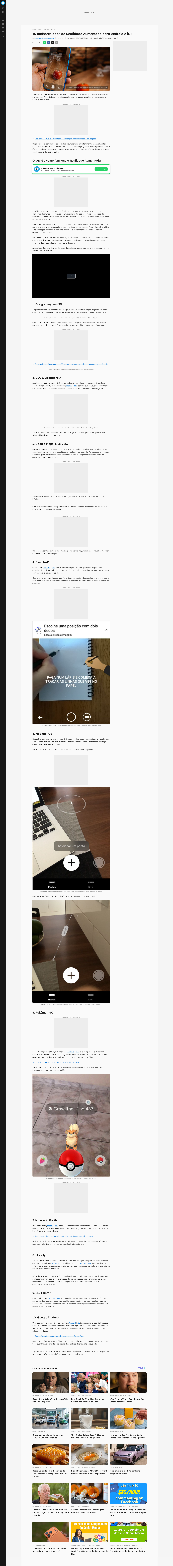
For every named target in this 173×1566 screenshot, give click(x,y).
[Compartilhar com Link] (56, 42)
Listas (40, 29)
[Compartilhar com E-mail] (52, 42)
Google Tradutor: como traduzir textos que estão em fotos (59, 1336)
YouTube (55, 1263)
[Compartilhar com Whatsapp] (44, 42)
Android (69, 386)
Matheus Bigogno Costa (44, 38)
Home (34, 29)
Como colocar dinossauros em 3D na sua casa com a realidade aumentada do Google (71, 364)
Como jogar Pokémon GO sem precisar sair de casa (57, 1062)
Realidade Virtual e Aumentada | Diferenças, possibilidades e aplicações (65, 139)
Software (46, 29)
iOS (75, 386)
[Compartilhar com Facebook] (48, 42)
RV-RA (53, 29)
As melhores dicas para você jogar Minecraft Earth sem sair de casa (64, 1236)
